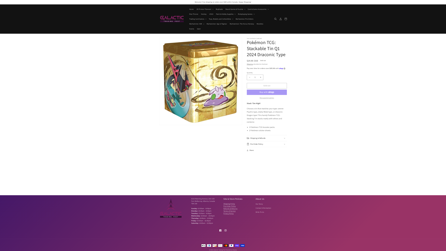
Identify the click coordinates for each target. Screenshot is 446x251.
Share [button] (251, 150)
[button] (204, 9)
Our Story (259, 204)
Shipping (250, 64)
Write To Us (260, 212)
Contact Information (263, 208)
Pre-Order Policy (229, 206)
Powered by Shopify (231, 250)
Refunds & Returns (230, 209)
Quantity (250, 73)
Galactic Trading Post (219, 250)
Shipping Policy (229, 204)
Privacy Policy (228, 213)
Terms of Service (229, 211)
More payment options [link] (267, 98)
